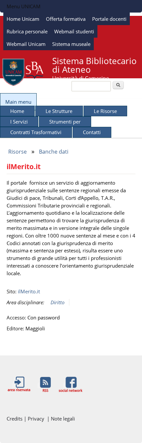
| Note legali (61, 418)
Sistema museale (71, 44)
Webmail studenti (74, 31)
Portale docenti (109, 19)
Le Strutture (59, 111)
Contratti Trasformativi (35, 132)
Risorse (17, 151)
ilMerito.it (29, 291)
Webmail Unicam (26, 44)
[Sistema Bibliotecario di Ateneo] (23, 84)
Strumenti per (65, 121)
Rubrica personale (27, 31)
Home (17, 111)
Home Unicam (23, 19)
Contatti (92, 132)
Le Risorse (105, 111)
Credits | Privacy (27, 418)
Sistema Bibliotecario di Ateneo (94, 65)
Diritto (57, 302)
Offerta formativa (66, 19)
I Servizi (19, 121)
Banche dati (53, 151)
